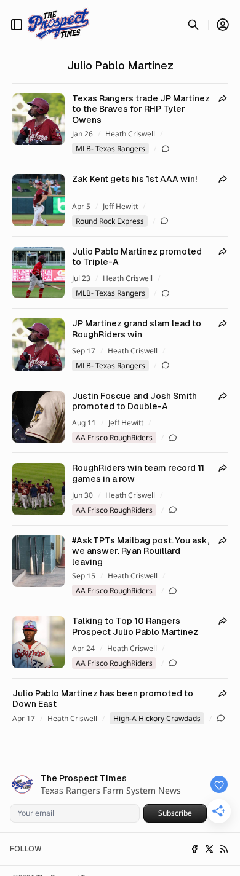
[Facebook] (194, 849)
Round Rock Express (110, 221)
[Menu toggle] (16, 24)
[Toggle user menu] (222, 24)
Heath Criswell (130, 134)
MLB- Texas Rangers (110, 148)
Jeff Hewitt (120, 206)
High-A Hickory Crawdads (157, 718)
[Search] (193, 24)
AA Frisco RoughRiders (114, 437)
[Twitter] (209, 849)
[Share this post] (223, 98)
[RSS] (224, 849)
